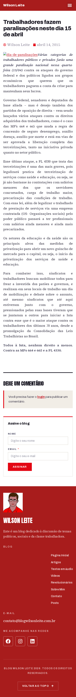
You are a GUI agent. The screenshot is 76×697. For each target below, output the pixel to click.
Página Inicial (60, 555)
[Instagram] (20, 641)
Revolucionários (62, 582)
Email (12, 449)
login (41, 396)
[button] (70, 5)
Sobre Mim (58, 589)
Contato (56, 596)
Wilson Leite (13, 5)
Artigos (56, 562)
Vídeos (55, 575)
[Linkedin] (32, 641)
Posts (55, 602)
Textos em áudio (62, 569)
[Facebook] (8, 641)
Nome (12, 434)
